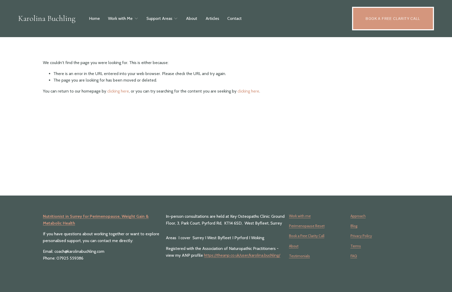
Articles (212, 18)
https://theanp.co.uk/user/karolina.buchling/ (242, 255)
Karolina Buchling (46, 18)
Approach (358, 216)
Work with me (300, 216)
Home (94, 18)
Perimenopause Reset (307, 226)
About (191, 18)
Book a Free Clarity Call (393, 18)
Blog (354, 226)
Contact (234, 18)
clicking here (118, 91)
